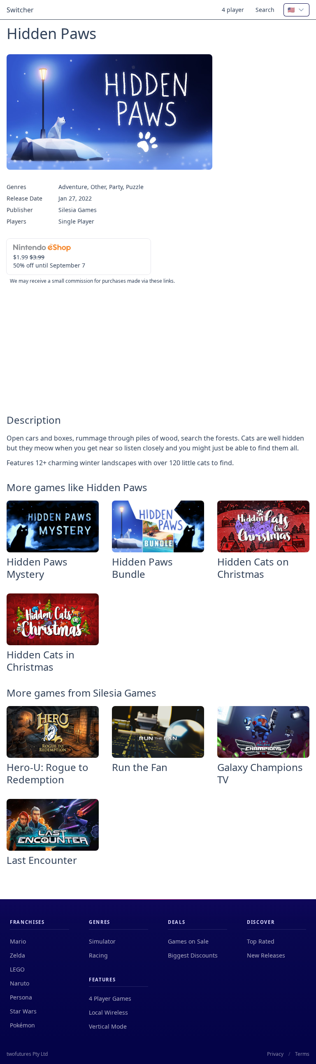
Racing (98, 955)
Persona (21, 997)
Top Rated (260, 941)
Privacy (275, 1054)
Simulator (102, 941)
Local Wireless (108, 1012)
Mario (18, 941)
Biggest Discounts (193, 955)
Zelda (17, 955)
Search (265, 10)
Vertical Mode (108, 1026)
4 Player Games (110, 998)
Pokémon (22, 1025)
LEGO (17, 969)
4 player (233, 10)
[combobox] (296, 9)
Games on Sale (188, 941)
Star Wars (23, 1011)
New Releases (266, 955)
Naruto (19, 983)
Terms (302, 1054)
